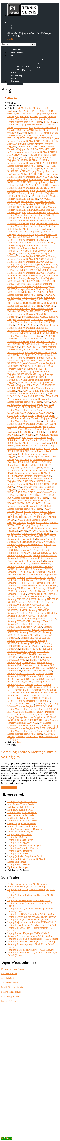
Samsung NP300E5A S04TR (34, 605)
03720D (49, 111)
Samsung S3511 (24, 687)
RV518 (10, 525)
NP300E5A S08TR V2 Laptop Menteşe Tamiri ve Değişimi (33, 224)
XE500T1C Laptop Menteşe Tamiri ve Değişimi (32, 729)
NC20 (10, 182)
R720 (38, 495)
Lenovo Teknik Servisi (11, 992)
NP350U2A (22, 300)
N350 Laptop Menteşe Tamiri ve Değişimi (32, 175)
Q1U (46, 410)
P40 (38, 393)
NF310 (40, 185)
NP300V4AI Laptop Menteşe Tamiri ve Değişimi (31, 257)
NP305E (32, 270)
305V (52, 122)
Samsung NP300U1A (42, 621)
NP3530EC (41, 314)
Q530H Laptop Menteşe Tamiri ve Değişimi (33, 419)
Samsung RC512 (24, 681)
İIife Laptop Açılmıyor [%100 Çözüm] (26, 886)
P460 (17, 396)
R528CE (33, 465)
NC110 (53, 179)
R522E (50, 462)
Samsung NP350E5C (30, 635)
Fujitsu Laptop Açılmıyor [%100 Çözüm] (27, 884)
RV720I (41, 530)
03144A (31, 111)
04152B (11, 113)
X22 (22, 714)
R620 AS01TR (38, 489)
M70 (53, 149)
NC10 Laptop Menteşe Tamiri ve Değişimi (28, 179)
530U (10, 127)
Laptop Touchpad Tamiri (19, 834)
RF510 (35, 511)
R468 (43, 437)
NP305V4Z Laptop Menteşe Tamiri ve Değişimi (30, 286)
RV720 (32, 530)
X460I (23, 720)
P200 (25, 390)
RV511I (31, 522)
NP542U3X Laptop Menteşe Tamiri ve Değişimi (32, 334)
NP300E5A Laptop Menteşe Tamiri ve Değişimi (31, 222)
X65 (38, 725)
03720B (40, 111)
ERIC (37, 138)
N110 (10, 155)
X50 (29, 722)
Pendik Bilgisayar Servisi (12, 987)
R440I (31, 434)
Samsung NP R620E (46, 583)
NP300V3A (23, 253)
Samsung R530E (35, 676)
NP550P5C (49, 336)
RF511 (43, 511)
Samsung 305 (14, 539)
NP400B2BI (23, 319)
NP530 (10, 325)
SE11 (33, 695)
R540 (32, 470)
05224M (20, 113)
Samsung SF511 (23, 690)
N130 (23, 155)
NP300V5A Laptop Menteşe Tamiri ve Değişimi (31, 260)
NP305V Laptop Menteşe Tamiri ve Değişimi (29, 283)
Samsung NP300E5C (38, 610)
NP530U (20, 325)
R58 (19, 481)
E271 (10, 138)
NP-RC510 (32, 198)
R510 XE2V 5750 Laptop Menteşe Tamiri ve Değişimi (30, 447)
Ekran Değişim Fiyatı (10, 996)
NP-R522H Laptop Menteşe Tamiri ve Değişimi (30, 193)
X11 (9, 712)
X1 (50, 709)
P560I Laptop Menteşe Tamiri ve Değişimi (32, 403)
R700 (24, 492)
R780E (53, 497)
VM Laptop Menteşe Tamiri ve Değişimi (29, 707)
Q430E (30, 415)
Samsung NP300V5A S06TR (21, 624)
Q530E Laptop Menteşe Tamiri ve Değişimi (28, 418)
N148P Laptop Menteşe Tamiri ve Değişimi (30, 161)
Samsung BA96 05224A (19, 555)
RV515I (54, 522)
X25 (27, 714)
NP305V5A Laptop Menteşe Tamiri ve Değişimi (31, 289)
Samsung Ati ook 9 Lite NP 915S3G (38, 541)
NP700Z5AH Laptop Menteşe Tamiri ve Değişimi (31, 352)
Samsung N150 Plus (40, 563)
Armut (23, 1084)
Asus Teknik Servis (9, 983)
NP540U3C (39, 333)
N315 (40, 174)
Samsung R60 (23, 679)
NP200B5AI (27, 201)
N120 (17, 155)
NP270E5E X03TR (45, 204)
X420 (46, 717)
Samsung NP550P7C (38, 651)
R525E (17, 465)
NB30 (46, 176)
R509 (18, 445)
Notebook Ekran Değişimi (20, 831)
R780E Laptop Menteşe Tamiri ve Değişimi (28, 500)
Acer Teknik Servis (9, 978)
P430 (49, 393)
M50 (35, 149)
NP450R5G (37, 319)
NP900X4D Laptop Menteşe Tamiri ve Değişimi (31, 363)
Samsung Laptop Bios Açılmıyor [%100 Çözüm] (31, 941)
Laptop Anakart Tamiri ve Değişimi (24, 829)
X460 (53, 717)
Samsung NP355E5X (31, 643)
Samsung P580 (14, 665)
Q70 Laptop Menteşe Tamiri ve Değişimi (31, 422)
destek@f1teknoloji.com (32, 1057)
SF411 (26, 698)
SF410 (19, 698)
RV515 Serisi (42, 522)
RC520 (39, 506)
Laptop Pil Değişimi (23, 1112)
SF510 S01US (43, 701)
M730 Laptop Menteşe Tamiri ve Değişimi (28, 152)
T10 (32, 703)
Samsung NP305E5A (31, 626)
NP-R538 (12, 196)
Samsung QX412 (49, 668)
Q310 (35, 412)
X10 (55, 709)
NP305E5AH (14, 281)
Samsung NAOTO (34, 566)
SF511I (10, 703)
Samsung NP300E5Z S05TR (42, 618)
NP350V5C (49, 305)
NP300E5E (41, 240)
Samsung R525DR (16, 676)
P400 (43, 393)
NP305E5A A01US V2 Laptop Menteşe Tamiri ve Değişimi (31, 274)
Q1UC (53, 410)
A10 (31, 127)
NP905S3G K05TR (37, 377)
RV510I (11, 519)
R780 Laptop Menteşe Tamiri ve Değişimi (27, 497)
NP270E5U (49, 215)
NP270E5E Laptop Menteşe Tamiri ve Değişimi (30, 202)
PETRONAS (13, 407)
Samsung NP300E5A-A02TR (27, 609)
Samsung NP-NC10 (48, 591)
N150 (39, 163)
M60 (47, 149)
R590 (54, 484)
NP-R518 (40, 190)
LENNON (22, 146)
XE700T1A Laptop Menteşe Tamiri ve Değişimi (31, 732)
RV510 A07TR (48, 517)
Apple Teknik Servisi (24, 1101)
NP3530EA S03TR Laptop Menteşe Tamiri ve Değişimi (32, 312)
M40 (29, 149)
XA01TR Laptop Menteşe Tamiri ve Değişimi (32, 727)
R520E (27, 462)
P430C (10, 396)
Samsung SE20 (40, 687)
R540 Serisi (42, 470)
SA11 (46, 533)
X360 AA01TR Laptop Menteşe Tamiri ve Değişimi (30, 716)
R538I (25, 470)
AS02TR (24, 133)
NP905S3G (13, 366)
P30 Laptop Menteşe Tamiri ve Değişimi (32, 392)
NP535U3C (26, 333)
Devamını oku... (9, 787)
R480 (49, 437)
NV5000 (11, 388)
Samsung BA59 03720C (45, 552)
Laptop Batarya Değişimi (19, 851)
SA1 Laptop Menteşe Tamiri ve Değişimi (32, 532)
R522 (43, 462)
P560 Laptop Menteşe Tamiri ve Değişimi (30, 400)
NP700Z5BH (14, 355)
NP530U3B (31, 325)
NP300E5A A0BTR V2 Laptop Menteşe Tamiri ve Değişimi (29, 219)
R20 (25, 432)
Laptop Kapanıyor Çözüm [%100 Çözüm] (27, 919)
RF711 (10, 517)
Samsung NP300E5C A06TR (21, 613)
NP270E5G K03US (17, 207)
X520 (35, 722)
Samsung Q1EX (31, 665)
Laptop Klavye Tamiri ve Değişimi (24, 845)
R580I (47, 484)
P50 (30, 396)
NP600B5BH (14, 344)
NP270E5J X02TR (36, 212)
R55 (17, 478)
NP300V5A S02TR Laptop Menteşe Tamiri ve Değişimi (31, 263)
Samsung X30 (20, 692)
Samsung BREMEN (17, 558)
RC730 (27, 511)
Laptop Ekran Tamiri (17, 853)
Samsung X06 (39, 690)
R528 (25, 465)
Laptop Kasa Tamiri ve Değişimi (23, 848)
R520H (35, 462)
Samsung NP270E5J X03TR (30, 602)
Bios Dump (19, 1029)
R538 (10, 470)
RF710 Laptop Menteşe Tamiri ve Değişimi (31, 513)
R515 (47, 448)
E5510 (30, 138)
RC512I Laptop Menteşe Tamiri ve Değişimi (29, 504)
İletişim (15, 81)
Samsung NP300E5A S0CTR (21, 607)
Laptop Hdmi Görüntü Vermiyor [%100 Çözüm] (30, 914)
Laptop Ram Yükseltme (18, 864)
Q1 (38, 407)
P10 (19, 390)
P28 (42, 390)
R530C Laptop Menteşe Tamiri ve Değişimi (29, 466)
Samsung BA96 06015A (45, 555)
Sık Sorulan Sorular (23, 1027)
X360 (33, 714)
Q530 (51, 415)
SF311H (49, 695)
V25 (43, 703)
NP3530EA (23, 311)
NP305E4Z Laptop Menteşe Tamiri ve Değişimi (32, 271)
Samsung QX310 (30, 668)
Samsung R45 (29, 670)
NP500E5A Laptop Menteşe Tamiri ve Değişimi (31, 320)
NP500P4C (49, 322)
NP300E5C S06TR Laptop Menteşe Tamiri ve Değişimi (32, 238)
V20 (37, 703)
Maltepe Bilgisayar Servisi (12, 969)
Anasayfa (12, 97)
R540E (52, 470)
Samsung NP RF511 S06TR (21, 585)
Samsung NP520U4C (31, 646)
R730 (44, 495)
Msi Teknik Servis (9, 973)
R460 (36, 437)
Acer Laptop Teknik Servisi (20, 815)
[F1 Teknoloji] (22, 14)
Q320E (49, 412)
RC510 (20, 503)
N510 (39, 176)
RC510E (30, 503)
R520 (20, 462)
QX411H (11, 429)
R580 (25, 481)
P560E (47, 401)
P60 (45, 404)
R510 (25, 445)
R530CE (48, 467)
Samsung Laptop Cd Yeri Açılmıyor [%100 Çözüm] (32, 938)
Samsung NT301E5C (38, 659)
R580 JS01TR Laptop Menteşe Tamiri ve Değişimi (29, 482)
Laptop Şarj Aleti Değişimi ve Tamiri (25, 856)
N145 (20, 160)
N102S (53, 152)
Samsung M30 (36, 561)
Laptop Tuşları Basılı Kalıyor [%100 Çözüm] (29, 900)
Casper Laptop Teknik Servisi (21, 823)
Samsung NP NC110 (27, 574)
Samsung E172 (36, 558)
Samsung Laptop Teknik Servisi (22, 820)
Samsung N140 (21, 563)
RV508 (27, 517)
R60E (18, 487)
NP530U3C (42, 327)
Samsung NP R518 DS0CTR (31, 577)
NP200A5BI (13, 201)
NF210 (32, 185)
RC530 (10, 511)
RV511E (21, 522)
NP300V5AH (50, 264)
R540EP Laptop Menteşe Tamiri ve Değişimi (29, 476)
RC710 (19, 511)
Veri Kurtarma (24, 70)
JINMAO (12, 144)
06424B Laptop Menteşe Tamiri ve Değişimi (29, 120)
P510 (41, 396)
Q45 (45, 415)
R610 (20, 489)
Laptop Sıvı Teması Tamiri (26, 1120)
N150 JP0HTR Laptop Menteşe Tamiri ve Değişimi (32, 167)
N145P (27, 160)
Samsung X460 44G (38, 692)
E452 (23, 138)
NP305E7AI (49, 281)
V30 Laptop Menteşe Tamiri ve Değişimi (32, 705)
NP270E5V (13, 218)
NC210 (18, 182)
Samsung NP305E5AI (30, 632)
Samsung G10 (21, 561)
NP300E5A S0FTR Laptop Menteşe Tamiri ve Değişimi (31, 227)
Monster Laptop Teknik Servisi (22, 826)
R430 (10, 434)
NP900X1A (28, 355)
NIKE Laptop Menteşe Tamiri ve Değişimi (33, 186)
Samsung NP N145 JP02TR (21, 572)
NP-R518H (52, 190)
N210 (18, 171)
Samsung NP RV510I (46, 585)
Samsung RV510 (33, 684)
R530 (41, 465)
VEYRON (41, 706)
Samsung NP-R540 (37, 594)
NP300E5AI (23, 237)
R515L (54, 448)
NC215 (24, 185)
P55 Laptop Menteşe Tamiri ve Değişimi (27, 399)
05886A (24, 116)
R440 (24, 434)
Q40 (16, 415)
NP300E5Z (32, 245)
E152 (29, 135)
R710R (23, 495)
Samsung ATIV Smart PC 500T (35, 550)
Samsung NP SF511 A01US (21, 588)
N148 (35, 160)
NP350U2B (34, 300)
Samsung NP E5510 (43, 569)
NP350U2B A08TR (26, 303)
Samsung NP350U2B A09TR (22, 640)
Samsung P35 (28, 662)
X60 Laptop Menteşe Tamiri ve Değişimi (29, 724)
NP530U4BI (13, 330)
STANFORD (22, 703)
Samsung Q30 (47, 665)
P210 (31, 390)
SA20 (53, 533)
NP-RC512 (45, 198)
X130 (10, 714)
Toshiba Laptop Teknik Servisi (22, 812)
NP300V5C (13, 267)
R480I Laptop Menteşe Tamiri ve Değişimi (28, 440)
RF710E (48, 514)
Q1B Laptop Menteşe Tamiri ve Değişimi (29, 408)
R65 (18, 492)
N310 (33, 174)
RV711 (23, 530)
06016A (34, 116)
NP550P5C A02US (17, 338)
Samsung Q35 (14, 668)
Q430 (22, 415)
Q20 (17, 412)
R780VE (11, 503)
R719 (31, 495)
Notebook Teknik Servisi (26, 1098)
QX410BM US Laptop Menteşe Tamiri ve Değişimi (31, 425)
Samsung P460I (44, 662)
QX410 (39, 423)
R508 (54, 443)
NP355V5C (13, 316)
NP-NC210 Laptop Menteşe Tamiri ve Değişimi (31, 189)
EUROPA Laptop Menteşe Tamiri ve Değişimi (33, 139)
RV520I (21, 528)
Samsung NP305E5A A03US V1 (29, 628)
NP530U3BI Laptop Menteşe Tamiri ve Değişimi (32, 326)
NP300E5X (13, 242)
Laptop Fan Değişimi (17, 837)
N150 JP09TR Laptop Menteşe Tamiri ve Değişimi (32, 164)
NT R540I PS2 (48, 385)
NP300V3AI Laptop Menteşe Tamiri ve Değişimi (29, 255)
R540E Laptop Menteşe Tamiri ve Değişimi (28, 473)
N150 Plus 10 (50, 168)
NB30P (53, 176)
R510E (39, 448)
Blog (19, 742)
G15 (38, 141)
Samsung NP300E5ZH (18, 621)
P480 (24, 396)
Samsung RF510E (42, 681)
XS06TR (20, 736)
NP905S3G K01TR (37, 369)
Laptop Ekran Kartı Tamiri (20, 840)
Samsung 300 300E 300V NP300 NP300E (35, 536)
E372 (16, 138)
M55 (41, 149)
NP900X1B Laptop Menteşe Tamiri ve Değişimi (30, 356)
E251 (36, 135)
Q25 (29, 412)
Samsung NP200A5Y (38, 596)
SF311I (10, 698)
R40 (36, 432)
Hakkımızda (19, 1024)
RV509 (36, 517)
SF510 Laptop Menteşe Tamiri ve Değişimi (30, 699)
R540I (10, 478)
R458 (30, 437)
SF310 (40, 695)
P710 (51, 404)
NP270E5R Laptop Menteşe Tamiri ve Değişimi (33, 213)
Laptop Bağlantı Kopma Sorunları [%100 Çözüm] (31, 922)
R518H (21, 456)
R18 (19, 432)
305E (46, 122)
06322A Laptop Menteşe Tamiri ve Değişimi (31, 117)
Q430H (38, 415)
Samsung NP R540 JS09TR (21, 583)
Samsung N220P (15, 566)
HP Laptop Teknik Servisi (20, 809)
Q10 (43, 407)
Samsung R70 (37, 679)
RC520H (48, 508)
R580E (39, 484)
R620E (50, 489)
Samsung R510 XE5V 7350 (21, 673)
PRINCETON (29, 407)
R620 (26, 489)
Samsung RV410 (15, 684)
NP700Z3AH (34, 349)
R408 (41, 432)
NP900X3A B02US (46, 358)
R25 (30, 432)
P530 (48, 396)
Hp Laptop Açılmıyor (17, 867)
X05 (46, 709)
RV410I (19, 517)
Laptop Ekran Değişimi (18, 842)
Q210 (23, 412)
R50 (52, 440)
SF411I (34, 698)
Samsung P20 (14, 662)
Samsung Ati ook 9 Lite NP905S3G (24, 544)
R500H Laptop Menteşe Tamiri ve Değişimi (28, 443)
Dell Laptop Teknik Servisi (20, 807)
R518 (10, 451)
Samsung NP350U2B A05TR (35, 637)
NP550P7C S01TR (45, 341)
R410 (48, 432)
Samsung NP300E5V (26, 615)
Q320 (42, 412)
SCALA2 (25, 695)
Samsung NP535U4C (31, 648)
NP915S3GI (33, 385)
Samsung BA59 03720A (19, 552)
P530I (55, 396)
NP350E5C (27, 292)
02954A (21, 111)
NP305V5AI (13, 292)
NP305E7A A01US (31, 281)
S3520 (49, 530)
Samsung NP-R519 (16, 594)
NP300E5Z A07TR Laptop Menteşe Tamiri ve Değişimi (29, 246)
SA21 (10, 536)
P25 (37, 390)
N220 (20, 174)
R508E (10, 445)
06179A (43, 116)
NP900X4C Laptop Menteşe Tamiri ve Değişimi (31, 360)
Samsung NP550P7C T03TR (21, 654)
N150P (10, 171)
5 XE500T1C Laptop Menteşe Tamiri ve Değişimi (32, 123)
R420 (55, 432)
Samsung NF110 (24, 569)
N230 (27, 174)
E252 (42, 135)
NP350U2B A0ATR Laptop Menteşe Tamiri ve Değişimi (32, 304)
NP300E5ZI (13, 251)
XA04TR (40, 728)
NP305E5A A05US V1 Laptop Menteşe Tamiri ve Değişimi (33, 277)
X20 (16, 714)
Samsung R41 (14, 670)
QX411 (51, 426)
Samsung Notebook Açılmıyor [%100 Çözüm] (29, 936)
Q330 (10, 415)
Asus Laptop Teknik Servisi (20, 804)
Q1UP (10, 412)
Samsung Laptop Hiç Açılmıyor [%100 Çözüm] (30, 949)
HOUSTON (52, 141)
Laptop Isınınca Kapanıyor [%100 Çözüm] (28, 933)
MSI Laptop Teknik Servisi (20, 818)
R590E (10, 487)
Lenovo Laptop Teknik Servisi (22, 801)
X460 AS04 (13, 720)
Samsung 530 (28, 539)
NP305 (23, 270)
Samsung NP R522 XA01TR (40, 580)
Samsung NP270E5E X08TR (21, 599)
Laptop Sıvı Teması (16, 862)
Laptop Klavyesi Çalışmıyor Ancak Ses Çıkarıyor (31, 917)
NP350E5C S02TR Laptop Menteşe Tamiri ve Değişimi (30, 293)
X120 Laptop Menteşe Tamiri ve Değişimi (33, 712)
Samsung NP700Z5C (30, 657)
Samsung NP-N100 (27, 591)
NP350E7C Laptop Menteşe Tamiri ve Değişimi (31, 296)
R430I (17, 434)
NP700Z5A (47, 349)
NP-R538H (23, 196)
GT (43, 141)
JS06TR (22, 144)
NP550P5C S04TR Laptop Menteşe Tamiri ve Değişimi (30, 340)
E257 (49, 135)
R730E (51, 495)
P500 (35, 396)
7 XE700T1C (21, 127)
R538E (17, 470)
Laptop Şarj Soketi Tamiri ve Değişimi (26, 859)
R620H (11, 492)
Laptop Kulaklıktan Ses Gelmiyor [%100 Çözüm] (31, 925)
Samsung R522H (44, 673)
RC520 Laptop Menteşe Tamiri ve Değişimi (29, 507)
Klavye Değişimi (8, 1001)
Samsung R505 (44, 670)
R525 (10, 465)
